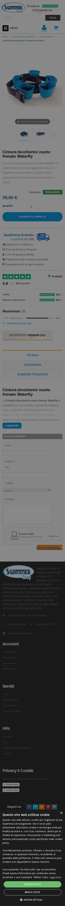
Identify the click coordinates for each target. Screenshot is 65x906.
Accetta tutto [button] (32, 884)
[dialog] (32, 858)
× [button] (61, 813)
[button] (32, 900)
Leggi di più (55, 877)
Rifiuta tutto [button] (32, 892)
